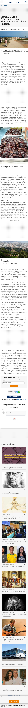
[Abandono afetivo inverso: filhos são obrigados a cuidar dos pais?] (14, 602)
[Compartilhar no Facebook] (14, 392)
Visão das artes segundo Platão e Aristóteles (13, 591)
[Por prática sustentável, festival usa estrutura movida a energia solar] (14, 627)
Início (1, 5)
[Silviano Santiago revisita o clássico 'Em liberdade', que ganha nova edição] (14, 480)
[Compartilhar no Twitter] (17, 392)
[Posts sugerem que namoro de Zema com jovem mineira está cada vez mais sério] (14, 677)
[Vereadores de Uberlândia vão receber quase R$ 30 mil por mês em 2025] (14, 529)
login (19, 399)
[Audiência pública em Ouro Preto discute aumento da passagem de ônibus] (14, 652)
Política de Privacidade (5, 698)
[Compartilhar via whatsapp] (19, 392)
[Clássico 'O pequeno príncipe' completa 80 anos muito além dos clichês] (14, 505)
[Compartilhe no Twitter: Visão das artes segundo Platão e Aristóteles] (25, 589)
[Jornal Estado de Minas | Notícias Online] (14, 2)
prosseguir (14, 701)
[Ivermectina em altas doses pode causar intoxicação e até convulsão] (14, 455)
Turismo (5, 5)
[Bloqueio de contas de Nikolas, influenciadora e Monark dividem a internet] (14, 554)
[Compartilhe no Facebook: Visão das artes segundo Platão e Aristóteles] (24, 589)
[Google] (14, 419)
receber (14, 386)
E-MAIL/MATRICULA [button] (14, 421)
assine (25, 399)
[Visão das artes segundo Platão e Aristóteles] (14, 579)
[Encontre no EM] (26, 2)
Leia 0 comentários (14, 396)
